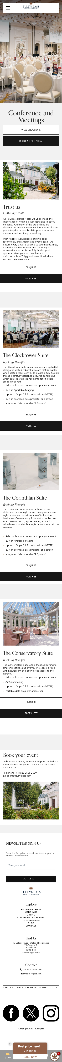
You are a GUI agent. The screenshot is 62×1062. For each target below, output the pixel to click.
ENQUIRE (31, 267)
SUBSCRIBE (31, 878)
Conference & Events (30, 917)
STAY (8, 1058)
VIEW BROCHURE (31, 129)
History (54, 987)
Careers (8, 987)
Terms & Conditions (25, 987)
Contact (31, 925)
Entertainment (31, 920)
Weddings (31, 912)
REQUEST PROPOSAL (31, 141)
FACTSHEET (31, 278)
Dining (31, 914)
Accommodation (31, 909)
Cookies (44, 987)
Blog (31, 923)
